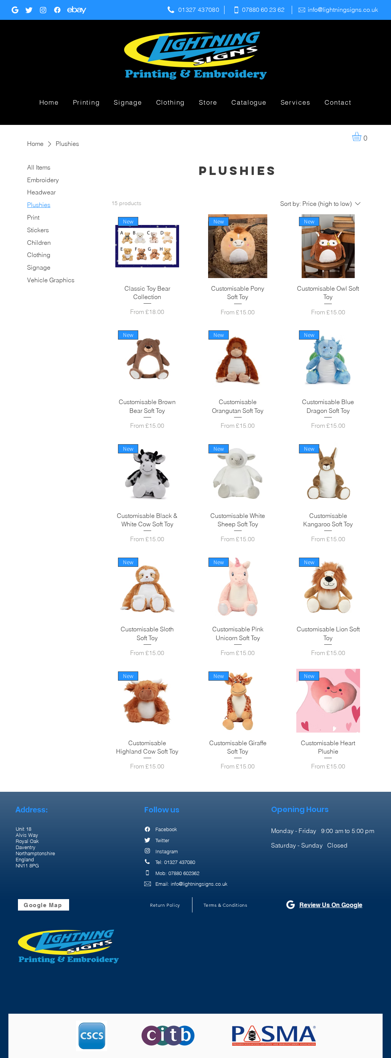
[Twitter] (29, 10)
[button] (86, 102)
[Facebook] (57, 10)
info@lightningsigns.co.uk (343, 9)
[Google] (15, 10)
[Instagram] (43, 10)
